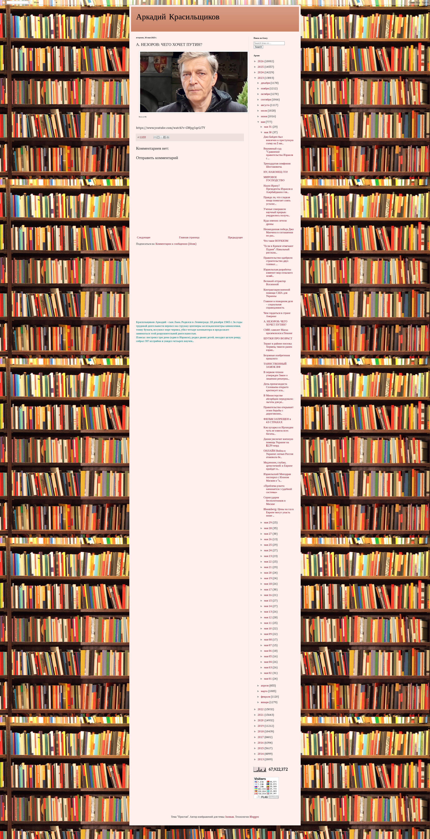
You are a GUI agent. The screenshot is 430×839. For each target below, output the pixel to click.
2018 (261, 731)
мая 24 (268, 550)
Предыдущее (235, 237)
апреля (265, 685)
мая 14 (268, 606)
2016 (261, 743)
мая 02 (268, 673)
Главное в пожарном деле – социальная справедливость (278, 304)
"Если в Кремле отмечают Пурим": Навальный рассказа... (278, 249)
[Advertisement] (190, 283)
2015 (261, 748)
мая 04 (268, 662)
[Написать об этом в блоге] (158, 137)
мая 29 (268, 522)
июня (264, 116)
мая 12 (268, 617)
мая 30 (268, 132)
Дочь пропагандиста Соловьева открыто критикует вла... (276, 387)
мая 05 (268, 656)
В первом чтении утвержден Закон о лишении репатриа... (276, 375)
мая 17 (268, 589)
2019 (261, 726)
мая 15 (268, 600)
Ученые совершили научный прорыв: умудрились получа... (277, 212)
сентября (266, 99)
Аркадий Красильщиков (178, 16)
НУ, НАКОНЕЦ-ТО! (276, 172)
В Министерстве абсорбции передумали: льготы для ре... (278, 398)
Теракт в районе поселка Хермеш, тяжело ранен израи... (278, 347)
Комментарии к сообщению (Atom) (176, 244)
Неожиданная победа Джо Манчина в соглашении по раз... (279, 232)
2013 (261, 759)
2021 (261, 715)
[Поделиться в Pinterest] (167, 137)
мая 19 (268, 578)
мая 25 (268, 545)
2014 (261, 754)
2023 (261, 78)
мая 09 (268, 634)
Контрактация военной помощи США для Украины (277, 293)
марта (264, 691)
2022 (261, 709)
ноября (265, 88)
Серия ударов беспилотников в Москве (275, 500)
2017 (261, 737)
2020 (261, 720)
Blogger (254, 817)
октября (265, 94)
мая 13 (268, 612)
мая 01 (268, 679)
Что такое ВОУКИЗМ (276, 241)
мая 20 (268, 573)
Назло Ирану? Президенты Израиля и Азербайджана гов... (278, 189)
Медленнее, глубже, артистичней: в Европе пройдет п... (278, 465)
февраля (266, 697)
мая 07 (268, 645)
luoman (229, 817)
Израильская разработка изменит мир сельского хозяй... (278, 272)
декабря (265, 83)
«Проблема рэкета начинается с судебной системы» (278, 489)
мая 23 (268, 556)
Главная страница (189, 237)
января (265, 702)
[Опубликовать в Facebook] (164, 137)
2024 (261, 72)
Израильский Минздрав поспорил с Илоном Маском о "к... (277, 477)
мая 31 (268, 127)
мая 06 (268, 651)
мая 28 (268, 528)
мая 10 (268, 628)
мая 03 (268, 667)
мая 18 (268, 584)
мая (263, 122)
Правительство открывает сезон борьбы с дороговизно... (278, 410)
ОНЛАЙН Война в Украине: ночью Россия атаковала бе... (278, 454)
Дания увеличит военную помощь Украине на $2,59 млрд (278, 442)
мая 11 (268, 623)
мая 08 (268, 639)
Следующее (143, 237)
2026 (261, 61)
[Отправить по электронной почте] (155, 137)
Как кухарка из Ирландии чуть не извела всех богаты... (278, 430)
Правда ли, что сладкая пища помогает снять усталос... (277, 200)
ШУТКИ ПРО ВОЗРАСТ (278, 338)
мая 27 (268, 534)
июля (264, 111)
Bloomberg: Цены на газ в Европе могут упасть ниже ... (279, 512)
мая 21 (268, 567)
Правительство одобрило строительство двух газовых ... (278, 261)
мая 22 (268, 562)
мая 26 (268, 539)
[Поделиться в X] (161, 137)
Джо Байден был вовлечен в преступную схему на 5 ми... (278, 140)
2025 (261, 67)
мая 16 (268, 595)
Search (258, 47)
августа (265, 105)
